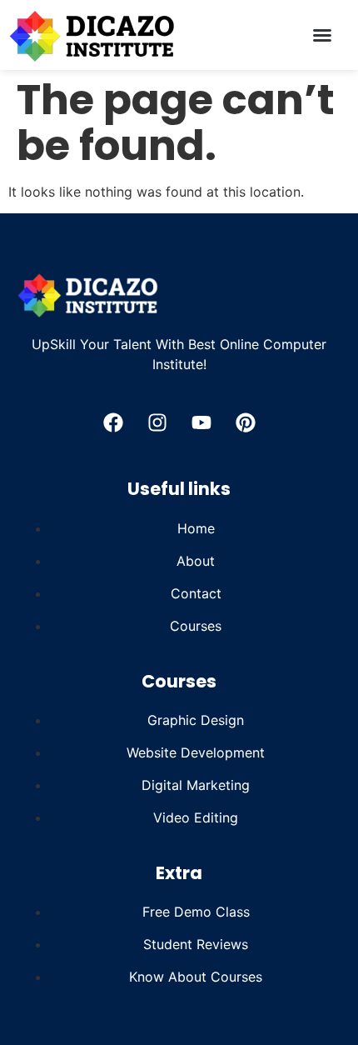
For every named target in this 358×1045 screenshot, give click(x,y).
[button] (322, 35)
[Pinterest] (246, 422)
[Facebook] (113, 422)
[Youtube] (201, 422)
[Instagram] (157, 422)
